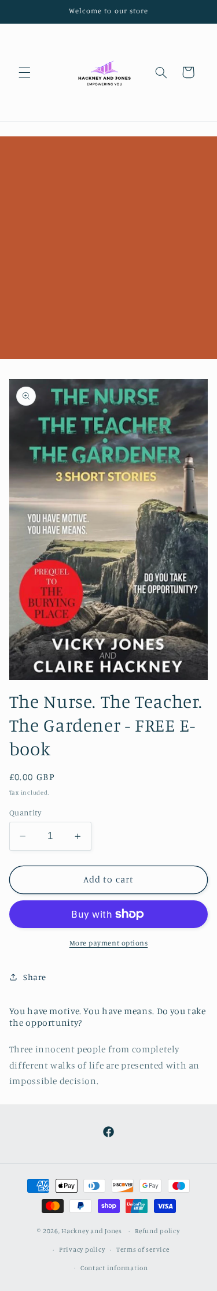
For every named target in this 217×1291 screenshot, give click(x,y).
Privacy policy (82, 1249)
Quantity (25, 812)
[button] (24, 72)
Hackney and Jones (91, 1231)
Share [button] (34, 977)
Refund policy (157, 1231)
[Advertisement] (108, 244)
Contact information (114, 1268)
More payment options (108, 942)
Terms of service (143, 1249)
